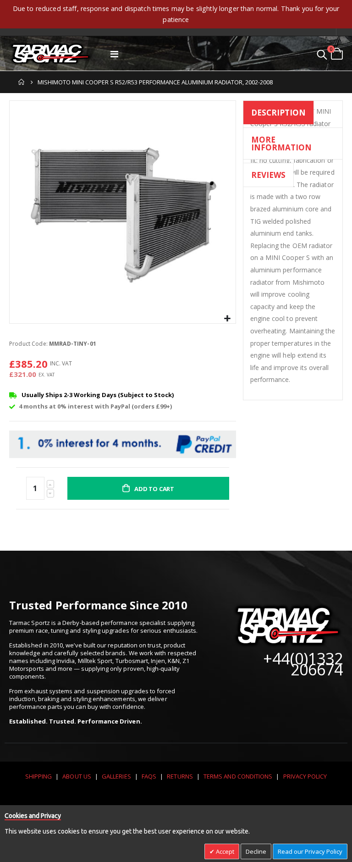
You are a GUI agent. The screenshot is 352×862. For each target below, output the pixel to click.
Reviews (268, 175)
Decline (256, 851)
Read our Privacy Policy (310, 851)
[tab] (278, 113)
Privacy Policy (305, 776)
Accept (224, 851)
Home (21, 82)
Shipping (38, 776)
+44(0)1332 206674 (303, 664)
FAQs (149, 776)
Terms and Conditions (238, 776)
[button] (228, 319)
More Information (281, 143)
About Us (76, 776)
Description (278, 112)
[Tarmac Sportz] (50, 53)
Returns (179, 776)
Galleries (116, 776)
